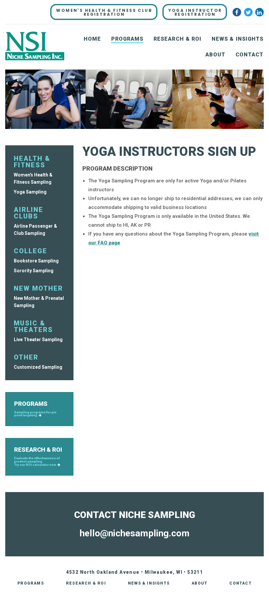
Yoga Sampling (30, 192)
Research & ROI (178, 39)
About (215, 55)
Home (92, 39)
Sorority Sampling (33, 270)
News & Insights (238, 39)
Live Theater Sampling (38, 339)
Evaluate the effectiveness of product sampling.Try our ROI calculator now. (37, 461)
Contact (250, 55)
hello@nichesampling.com (135, 533)
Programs (127, 39)
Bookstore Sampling (36, 260)
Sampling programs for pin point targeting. (35, 414)
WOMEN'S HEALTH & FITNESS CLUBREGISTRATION (104, 12)
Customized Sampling (38, 367)
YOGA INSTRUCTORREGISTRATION (195, 12)
